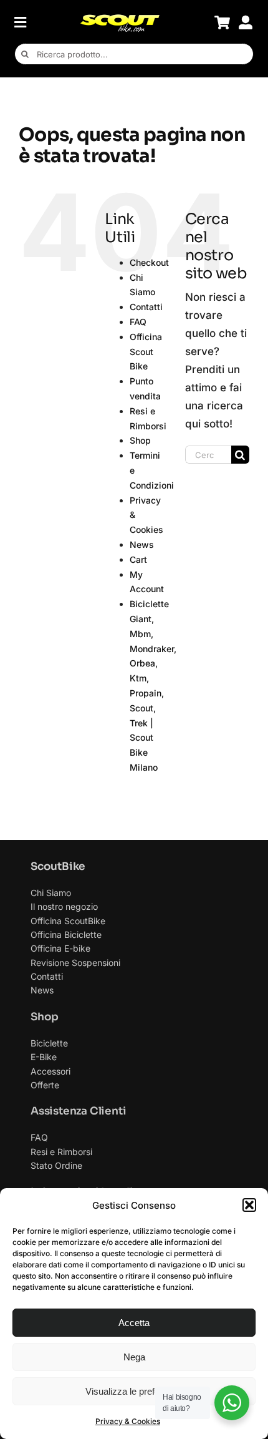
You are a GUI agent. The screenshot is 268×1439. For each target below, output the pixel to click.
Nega (134, 1357)
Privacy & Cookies (127, 1421)
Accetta (134, 1322)
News (142, 544)
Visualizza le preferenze (134, 1391)
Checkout (149, 262)
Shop (140, 440)
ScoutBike (58, 866)
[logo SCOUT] (119, 18)
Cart (138, 559)
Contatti (146, 306)
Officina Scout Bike (146, 351)
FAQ (138, 321)
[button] (249, 1205)
